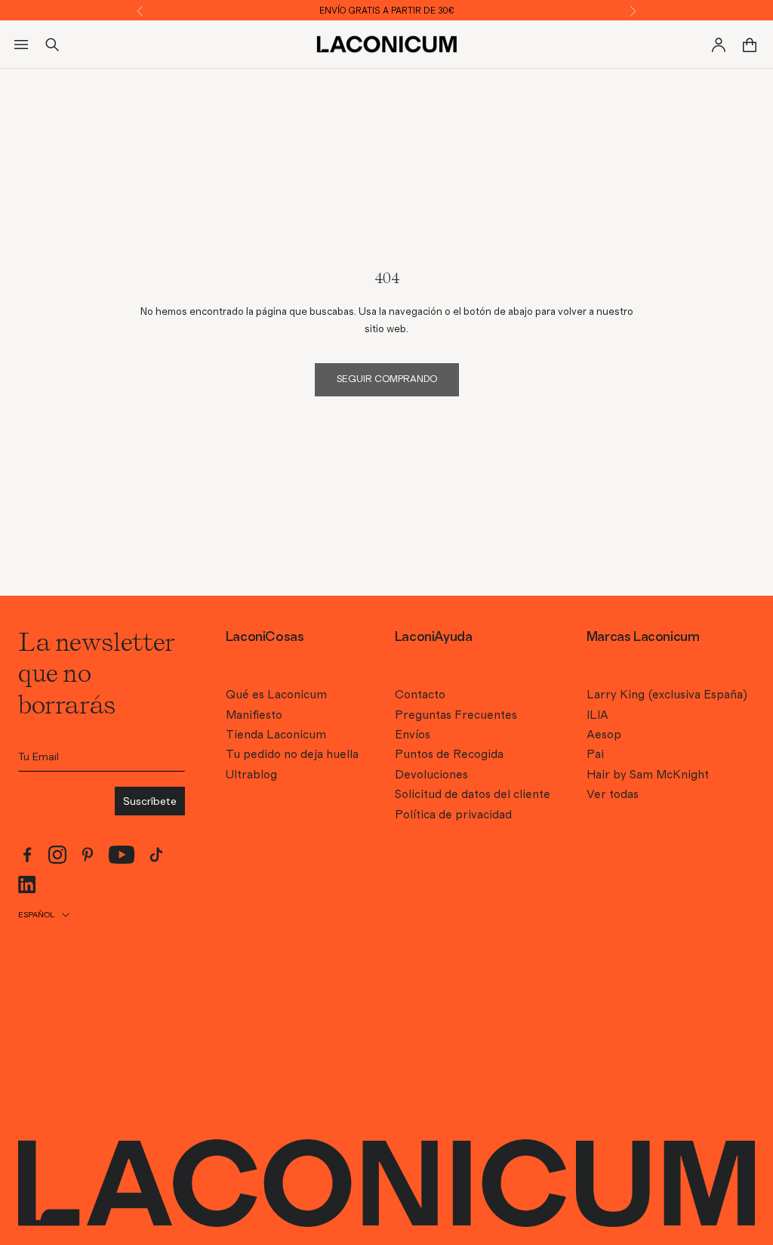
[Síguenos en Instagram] (57, 855)
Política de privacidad (453, 815)
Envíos (412, 735)
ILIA (597, 715)
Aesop (604, 735)
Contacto (420, 695)
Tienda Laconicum (276, 735)
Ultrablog (251, 775)
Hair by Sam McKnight (648, 775)
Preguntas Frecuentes (456, 715)
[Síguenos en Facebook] (27, 855)
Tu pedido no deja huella (292, 754)
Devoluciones (431, 775)
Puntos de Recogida (449, 754)
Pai (595, 754)
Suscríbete (150, 801)
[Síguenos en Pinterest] (88, 855)
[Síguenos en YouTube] (122, 855)
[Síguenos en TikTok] (156, 855)
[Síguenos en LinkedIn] (27, 884)
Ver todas (613, 794)
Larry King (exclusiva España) (667, 695)
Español (36, 915)
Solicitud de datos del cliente (472, 794)
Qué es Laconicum (276, 695)
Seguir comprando (387, 379)
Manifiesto (254, 715)
